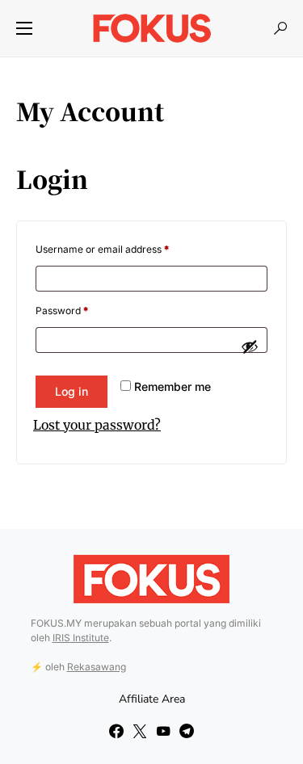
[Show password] (250, 346)
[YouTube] (163, 731)
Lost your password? (97, 425)
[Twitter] (140, 731)
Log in (71, 391)
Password (62, 310)
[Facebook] (116, 731)
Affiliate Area (152, 699)
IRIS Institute (81, 638)
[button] (24, 28)
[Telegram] (186, 731)
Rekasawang (96, 667)
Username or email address (102, 249)
